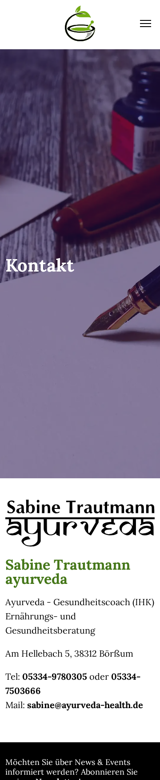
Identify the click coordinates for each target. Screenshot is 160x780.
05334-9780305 (54, 676)
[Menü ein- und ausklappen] (145, 23)
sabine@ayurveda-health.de (85, 704)
